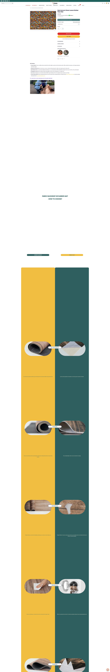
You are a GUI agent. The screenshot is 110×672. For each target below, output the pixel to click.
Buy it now (69, 36)
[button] (42, 87)
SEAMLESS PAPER (41, 5)
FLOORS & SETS (55, 5)
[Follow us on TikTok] (5, 1)
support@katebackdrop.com (41, 75)
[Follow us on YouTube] (9, 1)
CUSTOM (74, 5)
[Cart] (106, 3)
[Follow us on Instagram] (3, 1)
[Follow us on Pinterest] (7, 1)
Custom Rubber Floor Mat (70, 74)
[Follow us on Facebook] (1, 1)
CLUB (83, 5)
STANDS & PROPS (68, 5)
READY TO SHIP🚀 (49, 5)
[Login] (104, 3)
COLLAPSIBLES (62, 5)
